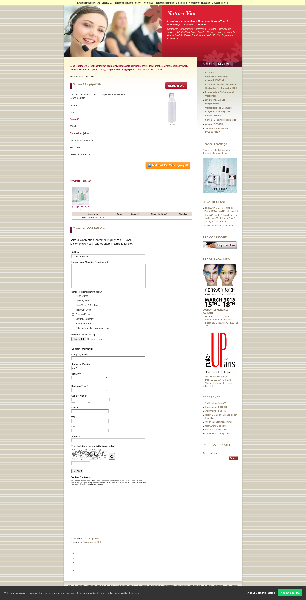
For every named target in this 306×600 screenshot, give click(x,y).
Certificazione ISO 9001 (215, 407)
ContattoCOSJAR (214, 124)
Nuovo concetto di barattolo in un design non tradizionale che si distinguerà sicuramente (220, 218)
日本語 (178, 3)
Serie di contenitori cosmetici (220, 120)
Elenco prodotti (213, 115)
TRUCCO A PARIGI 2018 (215, 376)
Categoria (82, 66)
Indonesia (119, 3)
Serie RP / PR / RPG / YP (80, 208)
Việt (104, 3)
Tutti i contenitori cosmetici (103, 66)
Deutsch (216, 3)
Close (225, 3)
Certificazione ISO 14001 (216, 411)
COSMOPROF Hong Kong (217, 433)
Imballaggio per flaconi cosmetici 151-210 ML (140, 69)
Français (159, 3)
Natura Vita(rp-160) (92, 542)
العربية (110, 3)
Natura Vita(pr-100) (90, 538)
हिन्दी (185, 3)
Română (169, 3)
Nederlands (195, 3)
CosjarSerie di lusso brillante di (220, 225)
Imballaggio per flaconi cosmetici (135, 66)
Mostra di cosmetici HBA (216, 430)
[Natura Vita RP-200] (172, 123)
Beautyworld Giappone (215, 426)
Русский (90, 3)
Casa (72, 66)
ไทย (98, 3)
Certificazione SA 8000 (215, 403)
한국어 (138, 3)
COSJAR (209, 72)
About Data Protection (261, 592)
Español (206, 3)
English (81, 3)
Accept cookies (290, 592)
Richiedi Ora (176, 86)
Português (148, 3)
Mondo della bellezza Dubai (218, 422)
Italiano (129, 3)
